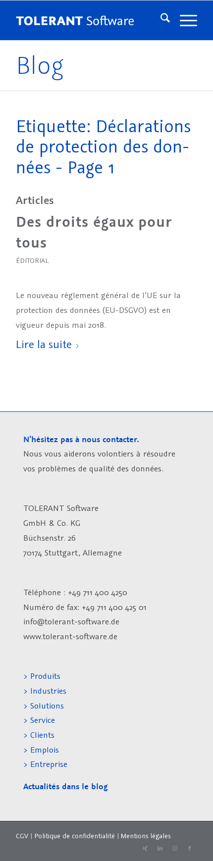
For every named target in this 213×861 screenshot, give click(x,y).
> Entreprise (45, 764)
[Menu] (183, 20)
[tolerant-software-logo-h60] (75, 20)
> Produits (41, 675)
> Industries (44, 690)
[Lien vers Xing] (145, 848)
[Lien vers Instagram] (174, 848)
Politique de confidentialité (74, 835)
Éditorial (32, 260)
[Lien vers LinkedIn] (160, 848)
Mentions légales (145, 835)
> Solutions (43, 705)
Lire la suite (44, 344)
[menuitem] (160, 20)
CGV (22, 835)
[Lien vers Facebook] (189, 848)
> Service (39, 719)
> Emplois (41, 749)
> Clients (38, 734)
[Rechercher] (160, 20)
